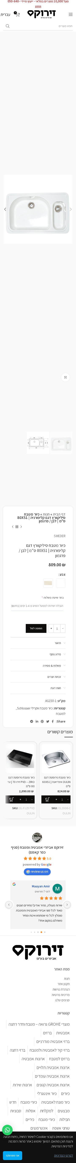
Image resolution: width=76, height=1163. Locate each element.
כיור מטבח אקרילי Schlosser (35, 708)
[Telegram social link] (31, 721)
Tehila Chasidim (38, 886)
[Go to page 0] (44, 932)
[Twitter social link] (47, 721)
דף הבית (59, 514)
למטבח (60, 713)
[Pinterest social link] (42, 721)
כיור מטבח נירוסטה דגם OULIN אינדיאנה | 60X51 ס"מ (56, 781)
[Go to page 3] (34, 932)
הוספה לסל (36, 628)
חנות (46, 514)
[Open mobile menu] (70, 14)
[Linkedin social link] (36, 721)
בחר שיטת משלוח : (47, 597)
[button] (7, 1130)
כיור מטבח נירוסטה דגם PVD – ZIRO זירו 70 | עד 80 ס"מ (21, 781)
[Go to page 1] (41, 932)
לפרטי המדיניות (63, 1155)
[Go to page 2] (38, 932)
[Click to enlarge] (65, 377)
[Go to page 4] (31, 932)
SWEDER (59, 536)
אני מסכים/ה (12, 1155)
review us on (39, 871)
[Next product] (13, 527)
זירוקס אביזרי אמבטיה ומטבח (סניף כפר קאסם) (37, 850)
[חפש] (7, 26)
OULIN (66, 813)
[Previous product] (21, 527)
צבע (62, 574)
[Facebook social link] (52, 721)
